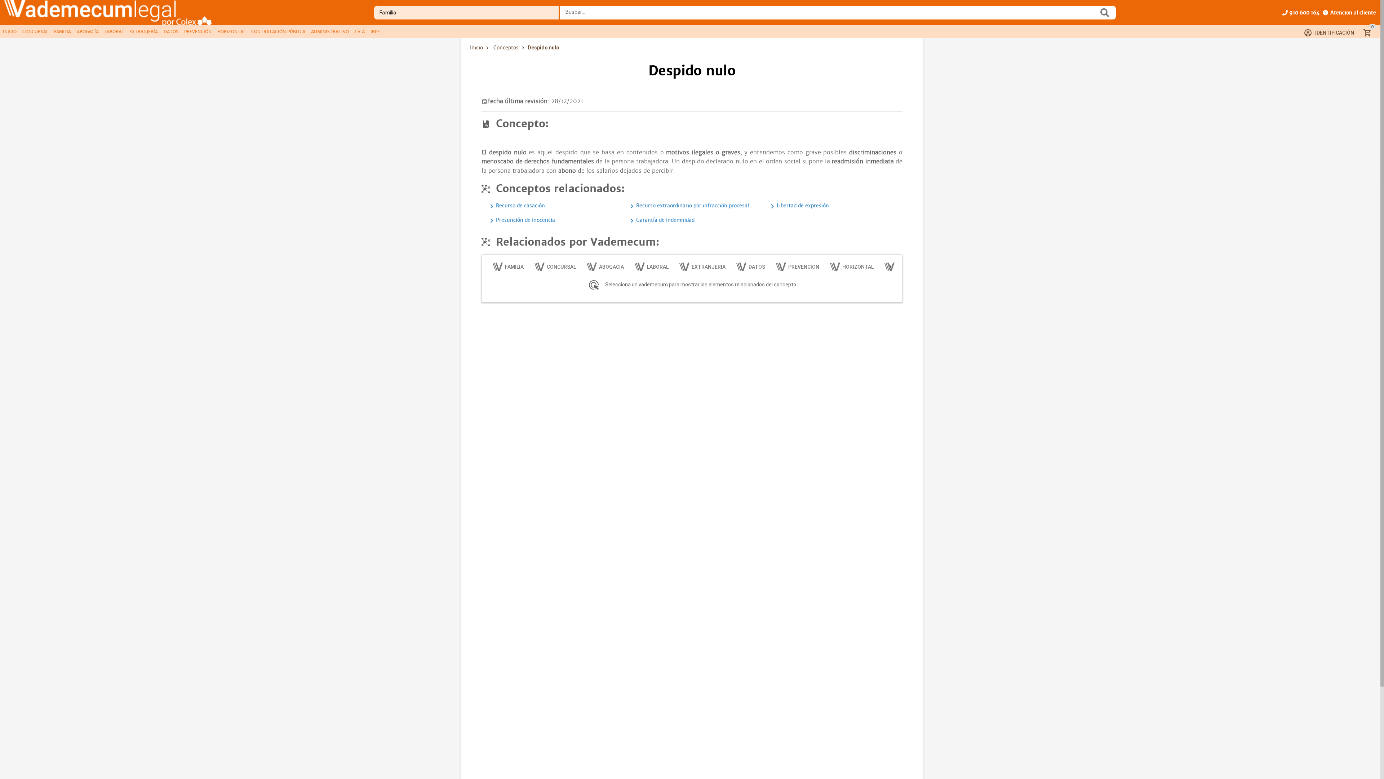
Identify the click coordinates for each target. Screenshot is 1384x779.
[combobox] (831, 14)
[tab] (9, 31)
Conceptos (506, 47)
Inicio (476, 47)
